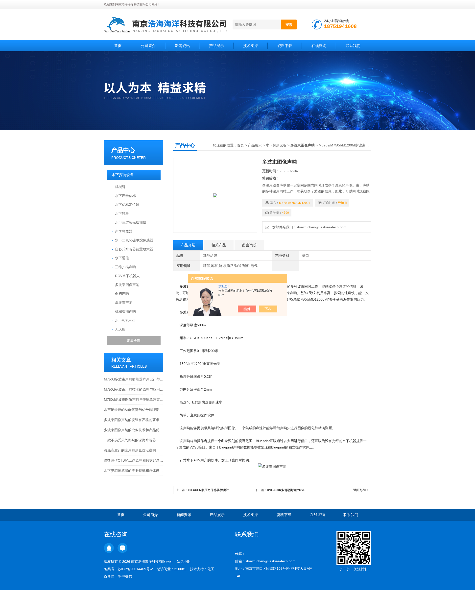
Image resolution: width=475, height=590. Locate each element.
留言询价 (249, 245)
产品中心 (123, 150)
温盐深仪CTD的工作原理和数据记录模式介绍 (133, 460)
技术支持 (250, 46)
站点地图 (183, 562)
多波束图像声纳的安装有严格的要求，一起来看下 (133, 420)
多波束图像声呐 (127, 285)
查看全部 (134, 341)
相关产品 (218, 245)
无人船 (120, 329)
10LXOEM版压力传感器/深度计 (208, 490)
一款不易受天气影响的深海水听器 (130, 440)
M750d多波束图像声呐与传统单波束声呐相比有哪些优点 (133, 399)
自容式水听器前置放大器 (134, 249)
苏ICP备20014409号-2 (135, 569)
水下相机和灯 (125, 320)
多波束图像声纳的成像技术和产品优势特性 (133, 430)
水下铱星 (122, 213)
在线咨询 (318, 46)
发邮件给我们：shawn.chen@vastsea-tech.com (308, 227)
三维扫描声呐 (125, 267)
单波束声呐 (123, 303)
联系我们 (353, 46)
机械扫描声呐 (125, 311)
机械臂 (120, 187)
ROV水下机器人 (127, 276)
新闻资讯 (182, 46)
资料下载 (284, 46)
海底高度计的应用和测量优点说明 (130, 450)
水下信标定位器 (127, 205)
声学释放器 (123, 231)
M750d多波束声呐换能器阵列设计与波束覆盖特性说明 (133, 379)
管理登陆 (125, 576)
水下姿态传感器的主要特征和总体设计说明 (133, 470)
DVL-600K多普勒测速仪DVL (286, 490)
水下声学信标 (125, 196)
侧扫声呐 (122, 294)
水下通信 (122, 258)
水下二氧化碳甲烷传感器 (134, 240)
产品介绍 (188, 245)
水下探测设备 (123, 175)
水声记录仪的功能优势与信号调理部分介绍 (133, 410)
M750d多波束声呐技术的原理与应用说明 (133, 389)
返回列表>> (361, 490)
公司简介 (148, 46)
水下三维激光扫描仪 (130, 222)
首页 (117, 46)
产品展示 (216, 46)
